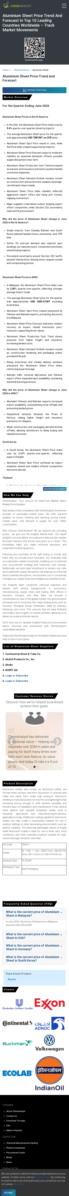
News (9, 1162)
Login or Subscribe (16, 675)
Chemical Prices (21, 70)
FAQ (8, 1125)
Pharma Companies (15, 1148)
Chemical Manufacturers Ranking (22, 1143)
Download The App (15, 1120)
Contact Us (11, 1116)
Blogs (9, 1157)
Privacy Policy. (42, 1177)
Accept (8, 1192)
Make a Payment (14, 1130)
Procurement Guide (15, 1152)
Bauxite (12, 979)
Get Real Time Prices (36, 90)
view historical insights (55, 489)
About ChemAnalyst (15, 1111)
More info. (19, 1184)
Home (6, 70)
